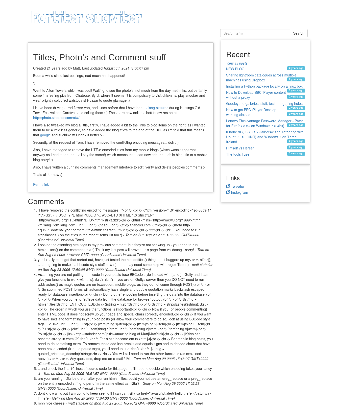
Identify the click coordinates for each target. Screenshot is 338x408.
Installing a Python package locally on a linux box (264, 86)
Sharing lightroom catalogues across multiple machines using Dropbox (261, 77)
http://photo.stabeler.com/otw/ (56, 117)
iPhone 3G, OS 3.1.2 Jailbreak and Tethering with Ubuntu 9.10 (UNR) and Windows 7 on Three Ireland (265, 136)
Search (298, 33)
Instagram (239, 192)
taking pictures (156, 107)
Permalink (41, 184)
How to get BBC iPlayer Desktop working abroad (251, 112)
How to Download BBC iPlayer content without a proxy (256, 95)
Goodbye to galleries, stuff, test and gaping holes (264, 104)
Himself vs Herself (240, 147)
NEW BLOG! (235, 68)
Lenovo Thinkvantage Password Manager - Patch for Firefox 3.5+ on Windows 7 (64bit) (265, 123)
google (45, 134)
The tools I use (237, 154)
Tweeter (237, 186)
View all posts (236, 63)
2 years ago (296, 68)
